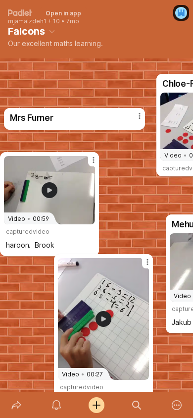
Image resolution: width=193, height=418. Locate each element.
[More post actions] (141, 266)
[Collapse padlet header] (52, 31)
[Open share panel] (16, 405)
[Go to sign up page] (181, 13)
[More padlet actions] (177, 405)
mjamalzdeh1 (27, 21)
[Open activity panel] (56, 405)
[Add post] (96, 405)
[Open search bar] (137, 405)
